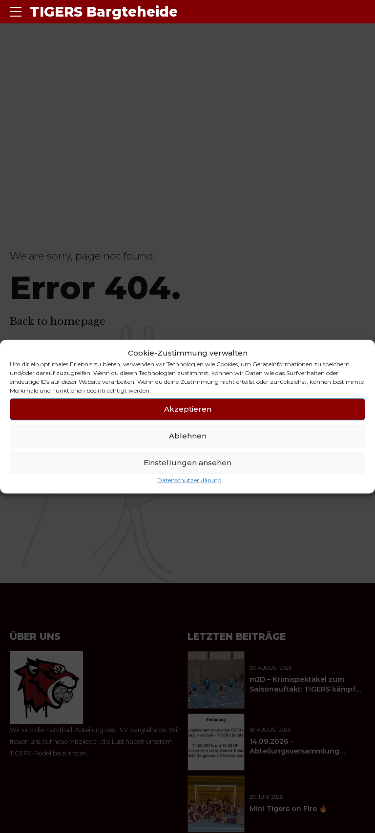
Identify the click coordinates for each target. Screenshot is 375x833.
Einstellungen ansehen (187, 462)
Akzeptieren (187, 409)
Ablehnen (188, 435)
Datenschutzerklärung (189, 480)
